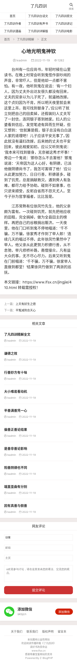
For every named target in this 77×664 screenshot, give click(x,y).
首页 (12, 16)
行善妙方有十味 (15, 372)
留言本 (62, 631)
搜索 (71, 6)
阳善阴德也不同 (15, 468)
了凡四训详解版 (38, 31)
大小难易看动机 (15, 391)
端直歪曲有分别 (15, 487)
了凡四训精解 (25, 39)
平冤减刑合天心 (26, 310)
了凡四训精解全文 (17, 334)
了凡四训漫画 (12, 31)
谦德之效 (10, 353)
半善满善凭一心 (15, 410)
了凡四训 (38, 6)
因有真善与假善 (15, 506)
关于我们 (16, 631)
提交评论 (38, 590)
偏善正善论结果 (15, 429)
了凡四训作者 (12, 23)
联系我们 (32, 631)
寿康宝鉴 (35, 654)
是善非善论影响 (15, 448)
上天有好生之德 (26, 304)
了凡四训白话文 (38, 16)
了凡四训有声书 (38, 23)
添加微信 (64, 611)
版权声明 (48, 631)
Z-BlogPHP (46, 657)
